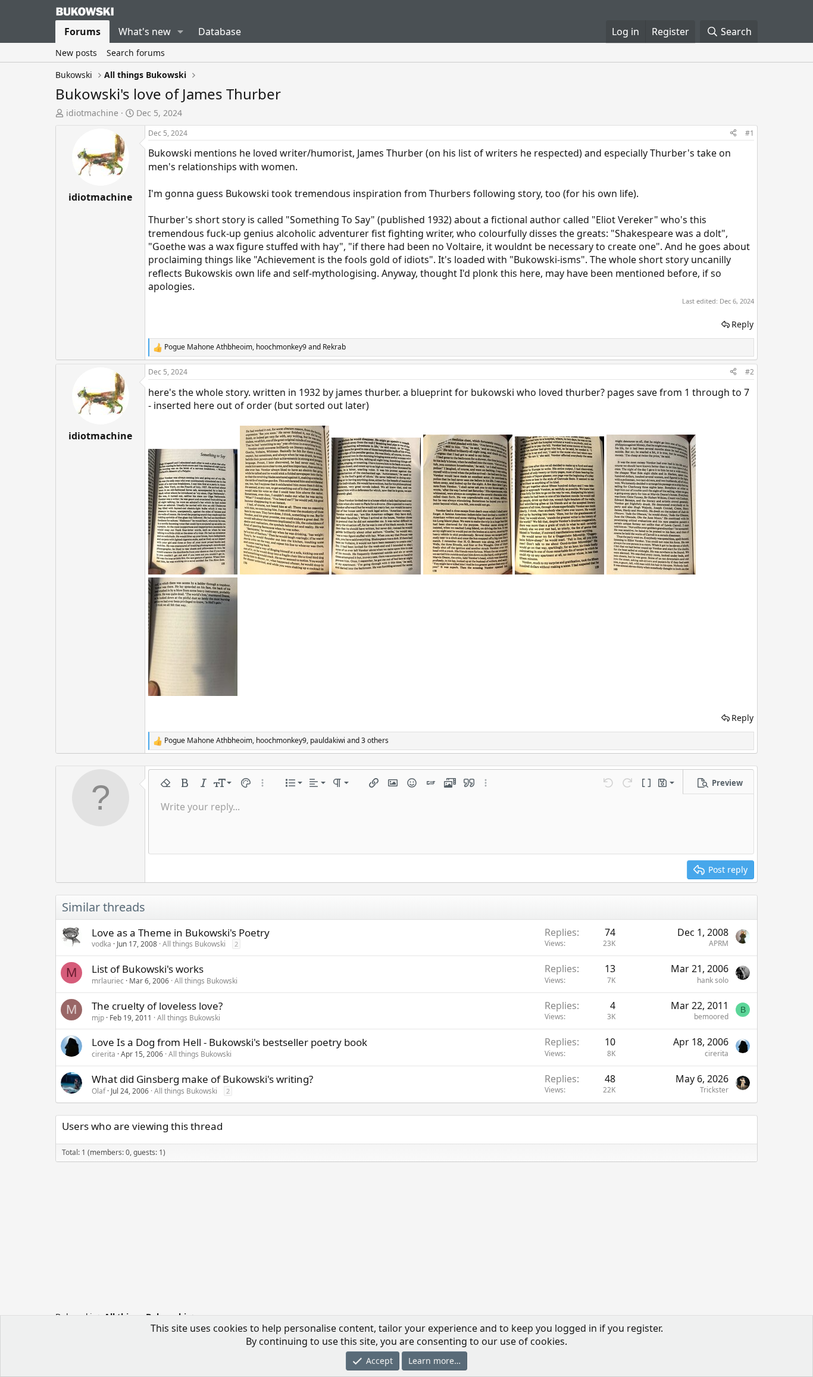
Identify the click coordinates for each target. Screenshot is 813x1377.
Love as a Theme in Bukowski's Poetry (181, 932)
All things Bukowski (194, 944)
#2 (749, 372)
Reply (742, 324)
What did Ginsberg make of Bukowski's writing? (202, 1079)
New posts (76, 52)
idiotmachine (92, 112)
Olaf (98, 1091)
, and (255, 347)
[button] (180, 31)
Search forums (136, 52)
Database (219, 31)
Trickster (714, 1090)
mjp (98, 1018)
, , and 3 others (276, 740)
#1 (749, 133)
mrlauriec (108, 981)
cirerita (103, 1054)
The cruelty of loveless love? (157, 1006)
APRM (718, 943)
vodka (101, 944)
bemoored (711, 1016)
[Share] (733, 133)
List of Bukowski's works (148, 969)
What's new (144, 31)
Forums (82, 31)
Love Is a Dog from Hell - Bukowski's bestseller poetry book (229, 1042)
